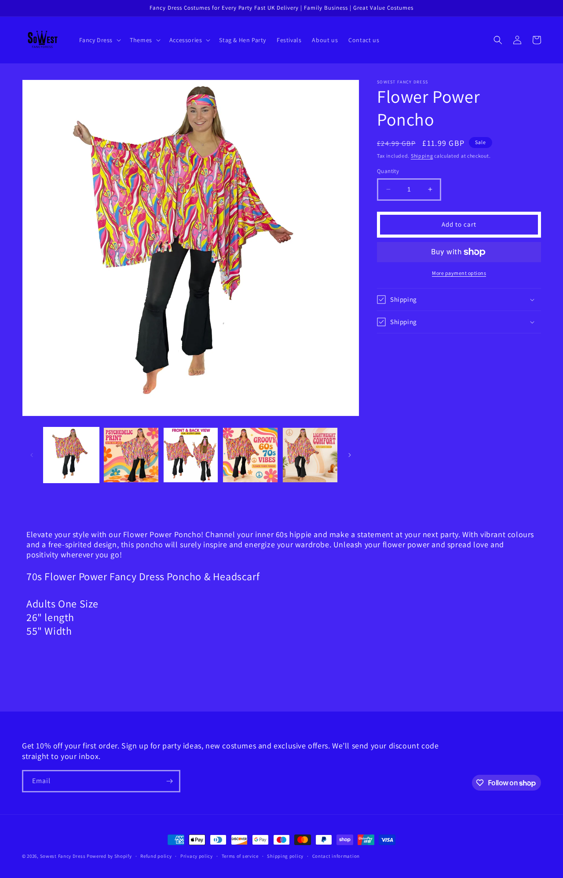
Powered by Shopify (109, 856)
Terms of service (240, 856)
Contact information (336, 856)
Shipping (422, 155)
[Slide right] (349, 455)
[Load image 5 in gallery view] (310, 455)
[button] (99, 40)
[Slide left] (31, 455)
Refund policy (156, 856)
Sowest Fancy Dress (63, 856)
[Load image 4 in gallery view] (250, 455)
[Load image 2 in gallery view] (131, 455)
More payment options (459, 273)
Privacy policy (196, 856)
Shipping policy (285, 856)
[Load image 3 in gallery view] (191, 455)
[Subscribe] (169, 781)
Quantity (388, 171)
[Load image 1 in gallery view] (71, 455)
